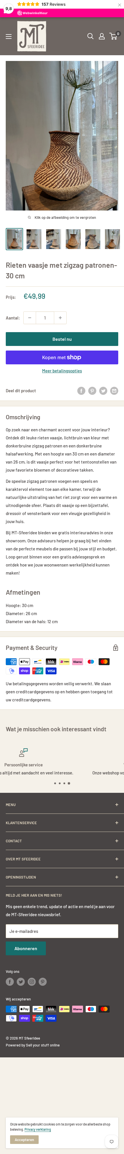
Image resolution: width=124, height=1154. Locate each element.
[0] (113, 36)
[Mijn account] (102, 36)
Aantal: (13, 317)
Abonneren (25, 948)
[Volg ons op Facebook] (10, 982)
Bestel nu (62, 339)
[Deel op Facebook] (81, 390)
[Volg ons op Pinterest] (43, 982)
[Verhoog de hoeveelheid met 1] (60, 318)
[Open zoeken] (90, 36)
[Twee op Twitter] (103, 390)
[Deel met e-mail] (114, 390)
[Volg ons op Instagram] (32, 982)
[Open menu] (9, 36)
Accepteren (24, 1139)
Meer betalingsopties (62, 370)
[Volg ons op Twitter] (21, 982)
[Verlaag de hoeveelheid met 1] (30, 318)
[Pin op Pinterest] (92, 390)
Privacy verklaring (38, 1129)
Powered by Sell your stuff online (33, 1045)
